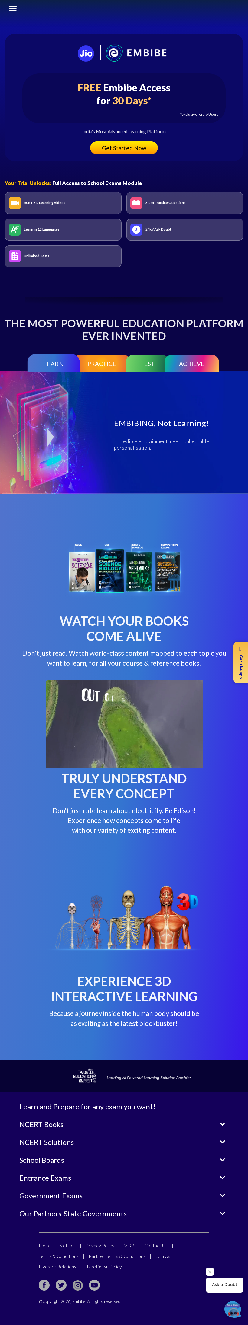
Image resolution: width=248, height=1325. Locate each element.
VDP (132, 1245)
